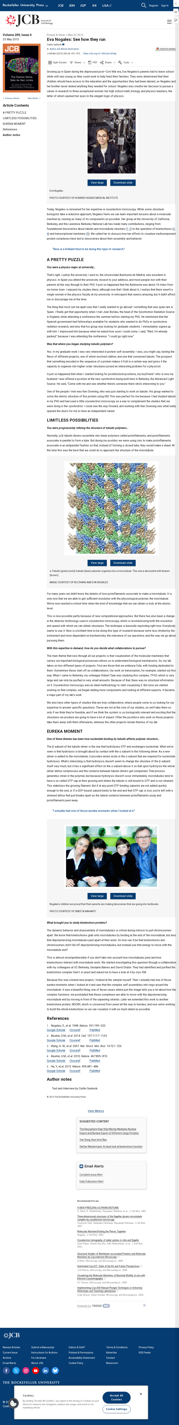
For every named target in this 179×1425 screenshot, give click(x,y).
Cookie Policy (76, 1363)
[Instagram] (25, 1370)
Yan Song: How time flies (93, 1139)
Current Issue (10, 1352)
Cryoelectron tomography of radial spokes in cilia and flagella (108, 1240)
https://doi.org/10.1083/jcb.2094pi (99, 53)
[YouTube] (35, 1370)
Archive (7, 1357)
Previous (12, 98)
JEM (72, 5)
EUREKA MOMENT (14, 123)
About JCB (37, 1363)
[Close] (141, 1394)
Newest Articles (11, 1347)
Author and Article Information (64, 49)
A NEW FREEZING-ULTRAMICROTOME (98, 1207)
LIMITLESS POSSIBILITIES (20, 118)
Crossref (75, 1030)
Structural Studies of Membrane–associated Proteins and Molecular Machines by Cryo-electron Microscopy (111, 1255)
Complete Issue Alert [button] (91, 1174)
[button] (77, 62)
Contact (110, 1357)
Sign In (165, 5)
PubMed (95, 1030)
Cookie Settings (116, 1409)
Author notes (11, 135)
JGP (83, 5)
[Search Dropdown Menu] (143, 5)
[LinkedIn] (45, 1370)
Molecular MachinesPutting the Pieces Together (101, 1231)
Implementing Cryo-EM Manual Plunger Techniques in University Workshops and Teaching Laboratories (109, 1289)
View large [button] (97, 182)
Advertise (111, 1352)
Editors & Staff (77, 1347)
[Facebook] (6, 1370)
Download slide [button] (123, 182)
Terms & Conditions (117, 1347)
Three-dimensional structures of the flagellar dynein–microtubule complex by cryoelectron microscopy (109, 1218)
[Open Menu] (26, 5)
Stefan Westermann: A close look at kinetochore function (111, 1146)
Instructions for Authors (44, 1352)
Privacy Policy (146, 1347)
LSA (105, 5)
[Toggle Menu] (169, 22)
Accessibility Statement (82, 1357)
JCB (60, 5)
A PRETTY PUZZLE (14, 112)
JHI (94, 5)
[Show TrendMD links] (144, 1305)
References (10, 129)
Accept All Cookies (116, 1397)
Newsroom (112, 1363)
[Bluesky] (55, 1370)
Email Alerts (9, 1363)
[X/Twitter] (16, 1370)
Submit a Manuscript (42, 1347)
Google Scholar (56, 1030)
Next (33, 98)
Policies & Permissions (81, 1352)
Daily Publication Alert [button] (91, 1181)
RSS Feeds (145, 1352)
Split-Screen (60, 62)
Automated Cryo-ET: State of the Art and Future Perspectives (108, 1266)
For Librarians (38, 1357)
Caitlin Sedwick (54, 44)
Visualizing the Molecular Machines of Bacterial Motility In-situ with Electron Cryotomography (111, 1277)
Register (153, 5)
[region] (81, 1402)
